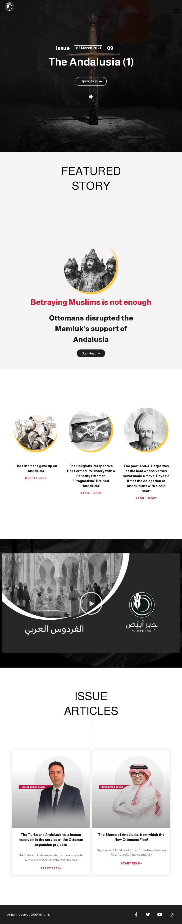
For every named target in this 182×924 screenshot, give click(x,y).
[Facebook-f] (136, 914)
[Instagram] (171, 914)
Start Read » (35, 478)
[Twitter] (148, 914)
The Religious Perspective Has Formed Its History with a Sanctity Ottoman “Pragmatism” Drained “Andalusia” (91, 476)
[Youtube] (160, 914)
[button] (91, 603)
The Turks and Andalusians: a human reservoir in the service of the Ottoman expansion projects (51, 840)
